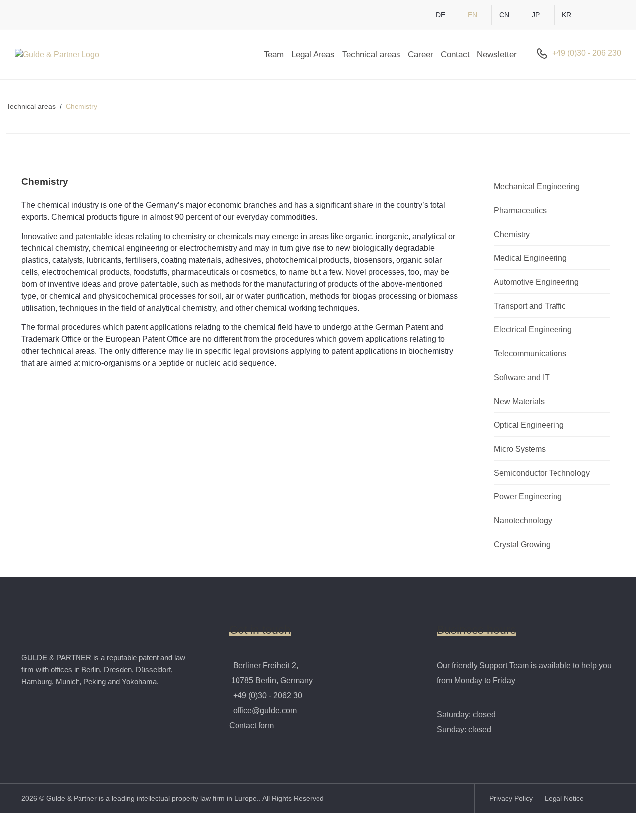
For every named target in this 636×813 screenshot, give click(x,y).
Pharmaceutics (520, 210)
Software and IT (522, 377)
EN (472, 15)
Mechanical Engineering (537, 186)
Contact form (251, 725)
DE (440, 15)
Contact (455, 54)
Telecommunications (530, 353)
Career (420, 54)
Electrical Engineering (533, 329)
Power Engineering (528, 496)
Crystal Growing (522, 544)
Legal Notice (564, 798)
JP (536, 15)
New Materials (519, 401)
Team (274, 54)
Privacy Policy (512, 798)
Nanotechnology (523, 520)
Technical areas (371, 54)
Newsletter (497, 54)
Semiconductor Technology (542, 473)
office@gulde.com (265, 710)
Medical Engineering (530, 258)
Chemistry (512, 234)
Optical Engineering (529, 425)
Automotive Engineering (536, 282)
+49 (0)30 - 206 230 (586, 53)
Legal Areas (313, 54)
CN (504, 15)
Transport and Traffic (530, 306)
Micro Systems (520, 449)
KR (566, 15)
